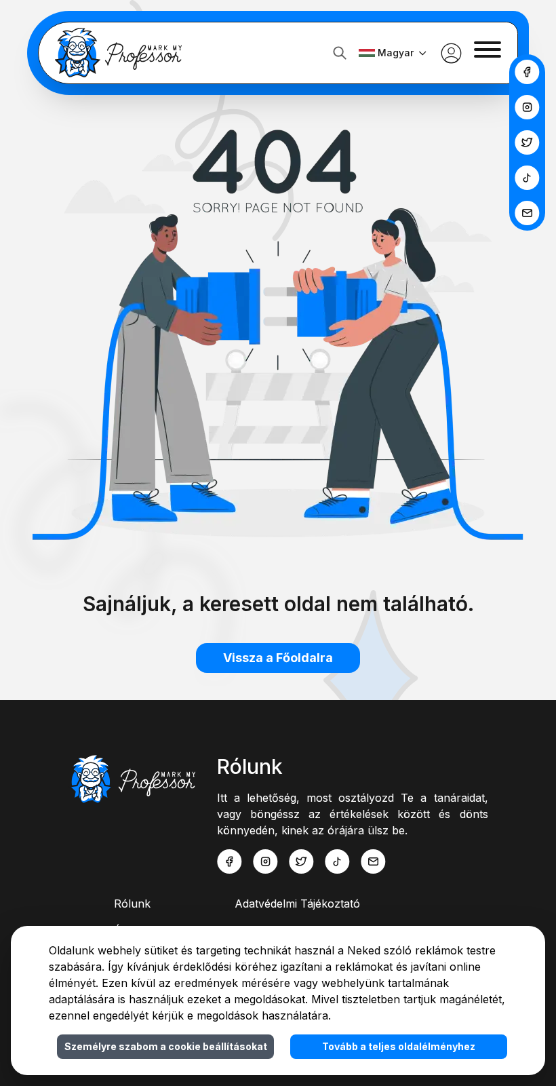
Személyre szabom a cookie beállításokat (165, 1046)
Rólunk (132, 903)
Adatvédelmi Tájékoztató (297, 903)
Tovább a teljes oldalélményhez (398, 1046)
